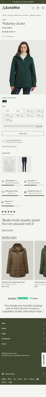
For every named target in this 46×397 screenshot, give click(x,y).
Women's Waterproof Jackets (18, 15)
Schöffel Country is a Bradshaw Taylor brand (15, 355)
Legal (4, 334)
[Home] (11, 8)
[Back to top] (43, 374)
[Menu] (43, 8)
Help (3, 323)
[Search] (33, 8)
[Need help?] (41, 392)
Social (4, 344)
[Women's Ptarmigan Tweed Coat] (17, 260)
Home (4, 15)
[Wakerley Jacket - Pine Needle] (4, 101)
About (4, 328)
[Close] (5, 391)
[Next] (43, 1)
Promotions (6, 339)
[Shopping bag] (37, 8)
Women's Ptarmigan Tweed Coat (13, 282)
